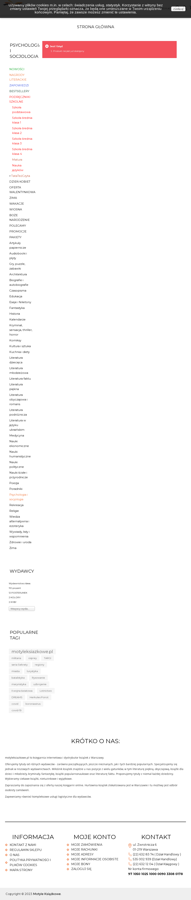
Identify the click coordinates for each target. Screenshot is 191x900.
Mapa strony (21, 870)
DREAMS (17, 697)
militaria (16, 658)
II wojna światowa (22, 690)
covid (15, 703)
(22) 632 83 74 (143, 854)
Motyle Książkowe (47, 894)
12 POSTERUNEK (18, 592)
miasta (16, 671)
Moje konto (94, 836)
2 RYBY (12, 602)
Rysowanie (38, 677)
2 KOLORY (15, 597)
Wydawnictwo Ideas (19, 583)
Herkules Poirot (39, 697)
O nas (14, 855)
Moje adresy (82, 854)
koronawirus (33, 703)
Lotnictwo (46, 690)
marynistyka (19, 684)
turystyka (32, 671)
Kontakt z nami (23, 845)
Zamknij (178, 8)
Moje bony (80, 864)
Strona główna (95, 26)
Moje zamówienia (86, 844)
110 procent (15, 588)
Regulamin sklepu (26, 850)
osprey (32, 658)
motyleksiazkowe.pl (32, 651)
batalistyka (18, 677)
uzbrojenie (39, 684)
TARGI (47, 658)
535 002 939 (142, 859)
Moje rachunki (84, 849)
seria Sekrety (20, 664)
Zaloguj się (81, 869)
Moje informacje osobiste (94, 859)
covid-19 (16, 710)
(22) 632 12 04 (143, 864)
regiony (39, 664)
